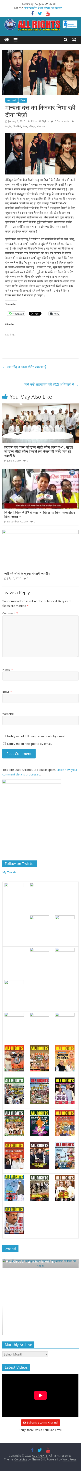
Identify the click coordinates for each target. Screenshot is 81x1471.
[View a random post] (74, 40)
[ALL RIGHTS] (6, 40)
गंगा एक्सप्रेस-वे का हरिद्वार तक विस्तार (43, 8)
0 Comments (61, 121)
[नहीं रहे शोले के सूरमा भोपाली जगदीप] (40, 532)
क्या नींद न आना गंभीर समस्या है (24, 367)
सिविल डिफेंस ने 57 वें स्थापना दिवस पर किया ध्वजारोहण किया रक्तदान (39, 514)
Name (7, 669)
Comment (10, 613)
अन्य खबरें (11, 100)
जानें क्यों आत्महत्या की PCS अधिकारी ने (51, 384)
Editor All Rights (40, 121)
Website (8, 714)
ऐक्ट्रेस (8, 126)
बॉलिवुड (32, 126)
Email (7, 691)
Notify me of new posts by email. (29, 744)
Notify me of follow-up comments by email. (36, 736)
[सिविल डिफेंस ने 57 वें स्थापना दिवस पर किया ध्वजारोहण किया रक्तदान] (40, 471)
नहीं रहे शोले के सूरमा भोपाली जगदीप (27, 573)
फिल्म (22, 100)
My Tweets (9, 872)
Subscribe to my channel (42, 1422)
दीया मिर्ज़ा (17, 126)
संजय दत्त (41, 126)
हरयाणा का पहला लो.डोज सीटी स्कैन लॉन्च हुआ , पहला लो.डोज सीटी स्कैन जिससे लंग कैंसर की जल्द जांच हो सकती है (38, 451)
